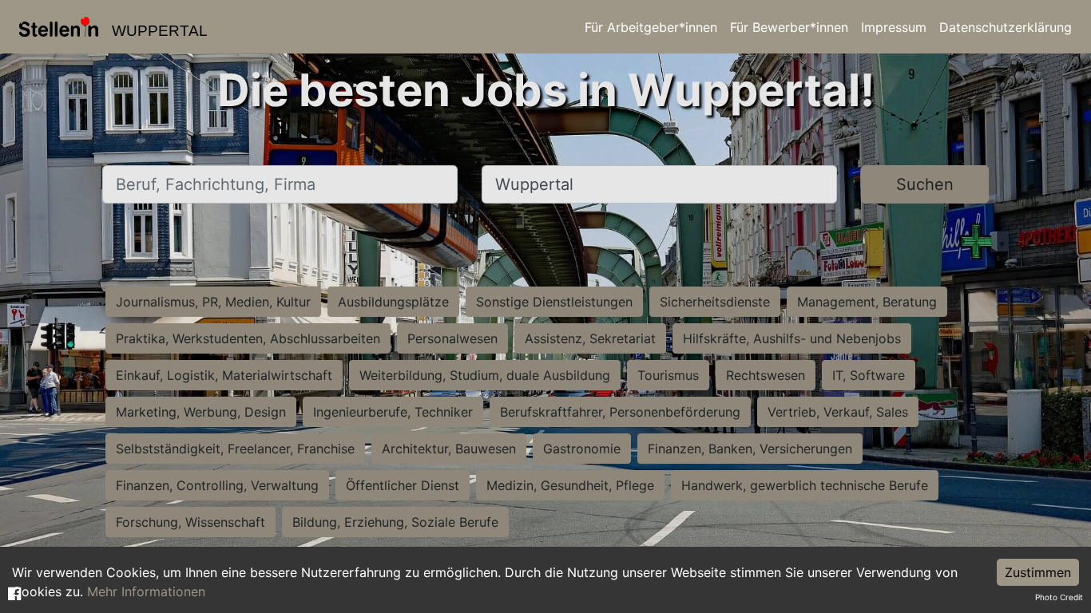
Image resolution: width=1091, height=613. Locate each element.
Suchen (925, 184)
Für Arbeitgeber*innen (651, 27)
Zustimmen (1038, 572)
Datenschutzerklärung (1005, 27)
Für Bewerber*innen (789, 27)
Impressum (893, 27)
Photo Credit (1059, 597)
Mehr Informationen (146, 591)
